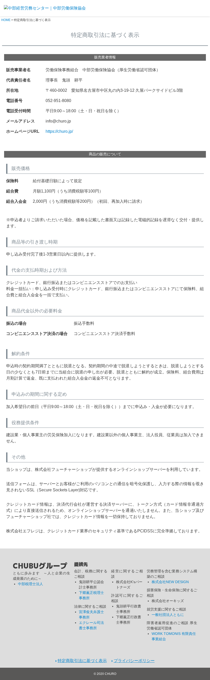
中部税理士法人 (30, 584)
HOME (5, 20)
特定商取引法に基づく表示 (82, 660)
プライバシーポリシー (134, 660)
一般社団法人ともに (168, 615)
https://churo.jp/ (59, 131)
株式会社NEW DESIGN (170, 582)
